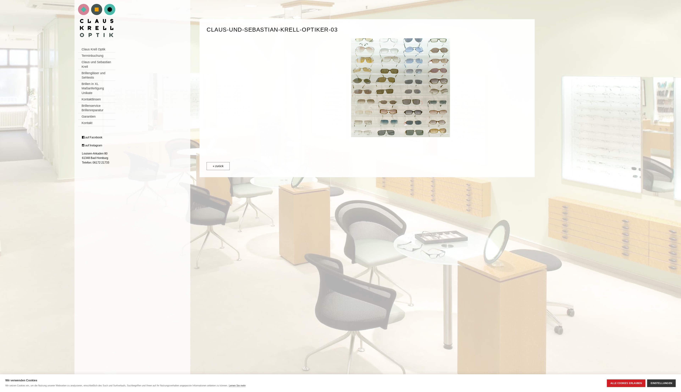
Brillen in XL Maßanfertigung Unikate (93, 88)
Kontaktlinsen (91, 99)
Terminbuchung (92, 55)
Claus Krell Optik (93, 49)
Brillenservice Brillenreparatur (92, 108)
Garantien (89, 116)
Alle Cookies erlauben (626, 383)
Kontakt (87, 123)
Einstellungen (661, 383)
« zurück (218, 166)
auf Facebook (93, 137)
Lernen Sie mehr (237, 385)
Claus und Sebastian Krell (96, 64)
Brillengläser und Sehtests (93, 75)
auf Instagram (93, 145)
